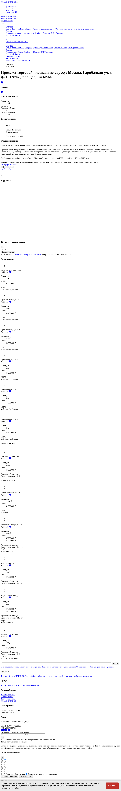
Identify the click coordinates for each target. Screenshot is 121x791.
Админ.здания (11, 52)
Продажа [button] (9, 27)
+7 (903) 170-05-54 (8, 2)
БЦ (7, 39)
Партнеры (37, 667)
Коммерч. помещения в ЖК (17, 42)
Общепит (28, 29)
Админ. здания (39, 48)
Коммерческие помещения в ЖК (19, 61)
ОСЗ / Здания (25, 676)
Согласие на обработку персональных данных (95, 667)
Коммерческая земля (86, 29)
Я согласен (112, 786)
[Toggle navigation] (17, 2)
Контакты (10, 10)
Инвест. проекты (71, 29)
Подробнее (8, 169)
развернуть (5, 165)
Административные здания (44, 29)
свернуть (13, 165)
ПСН (22, 29)
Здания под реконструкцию (50, 676)
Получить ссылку (26, 776)
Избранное (10, 12)
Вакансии (46, 667)
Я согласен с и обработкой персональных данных (37, 255)
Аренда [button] (9, 31)
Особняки (59, 29)
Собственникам (26, 667)
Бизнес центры (12, 58)
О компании (11, 6)
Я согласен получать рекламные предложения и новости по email (30, 740)
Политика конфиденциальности (63, 667)
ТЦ (7, 37)
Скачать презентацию (9, 776)
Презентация (8, 167)
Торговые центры (13, 56)
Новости (9, 8)
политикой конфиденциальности (28, 255)
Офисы (8, 29)
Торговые (16, 29)
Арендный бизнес (13, 35)
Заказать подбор (8, 252)
